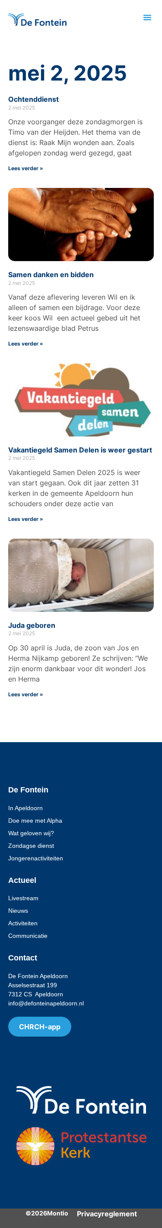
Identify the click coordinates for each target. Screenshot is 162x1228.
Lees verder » (25, 168)
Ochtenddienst (33, 99)
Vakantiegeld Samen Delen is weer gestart (80, 450)
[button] (147, 17)
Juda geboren (31, 625)
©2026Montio (46, 1213)
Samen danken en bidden (51, 274)
